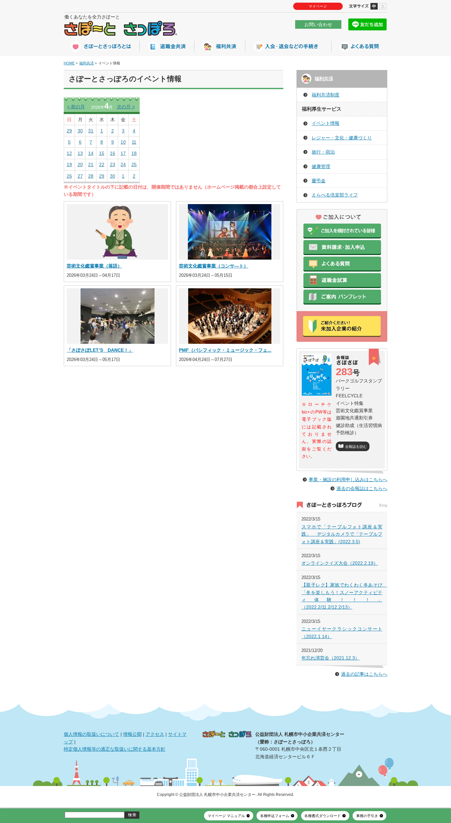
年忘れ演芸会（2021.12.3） (330, 658)
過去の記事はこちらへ (364, 674)
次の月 (126, 106)
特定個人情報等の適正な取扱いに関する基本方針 (114, 749)
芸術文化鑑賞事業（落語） (94, 265)
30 (80, 130)
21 (90, 164)
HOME (69, 63)
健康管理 (321, 166)
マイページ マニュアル (226, 816)
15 (101, 153)
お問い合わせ (318, 24)
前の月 (76, 106)
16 (112, 153)
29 (69, 130)
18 (134, 153)
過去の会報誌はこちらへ (361, 488)
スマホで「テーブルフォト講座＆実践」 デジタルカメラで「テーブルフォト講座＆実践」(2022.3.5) (341, 534)
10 (123, 142)
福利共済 (86, 63)
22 (101, 164)
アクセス (155, 734)
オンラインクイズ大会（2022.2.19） (339, 563)
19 (69, 164)
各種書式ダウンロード (322, 816)
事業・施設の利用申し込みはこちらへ (348, 479)
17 (123, 153)
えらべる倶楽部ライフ (335, 194)
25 (134, 164)
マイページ (318, 6)
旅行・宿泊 (323, 152)
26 (69, 176)
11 (134, 142)
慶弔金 (319, 180)
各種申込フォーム (274, 816)
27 (80, 176)
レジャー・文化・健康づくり (342, 137)
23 (112, 164)
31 (90, 130)
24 (123, 164)
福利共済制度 (325, 94)
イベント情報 (325, 123)
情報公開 (132, 734)
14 (90, 153)
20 (80, 164)
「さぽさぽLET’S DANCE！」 (100, 350)
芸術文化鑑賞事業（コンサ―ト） (213, 265)
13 (80, 153)
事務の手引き (367, 816)
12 (69, 153)
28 (90, 176)
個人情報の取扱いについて (91, 734)
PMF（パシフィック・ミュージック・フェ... (225, 350)
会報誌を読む (356, 446)
